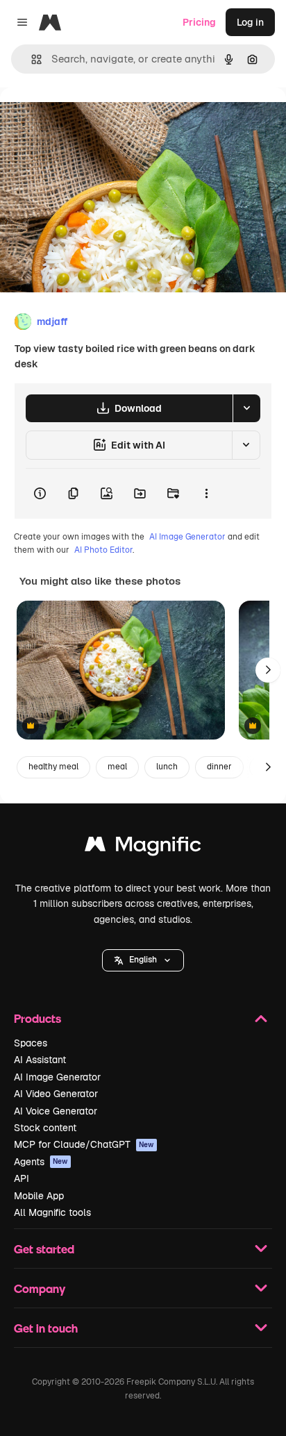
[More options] (206, 494)
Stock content (45, 1127)
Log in (250, 22)
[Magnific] (143, 847)
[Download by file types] (246, 408)
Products (37, 1018)
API (21, 1178)
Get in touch (46, 1328)
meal (117, 766)
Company (39, 1288)
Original (88, 119)
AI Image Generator (187, 536)
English (143, 959)
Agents (41, 1161)
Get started (44, 1249)
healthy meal (53, 766)
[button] (143, 960)
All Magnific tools (52, 1212)
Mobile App (39, 1195)
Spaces (30, 1043)
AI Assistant (40, 1059)
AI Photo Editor (103, 550)
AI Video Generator (56, 1093)
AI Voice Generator (55, 1111)
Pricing (199, 22)
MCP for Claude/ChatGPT (84, 1144)
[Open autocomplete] (31, 59)
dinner (219, 766)
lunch (167, 766)
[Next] (267, 670)
